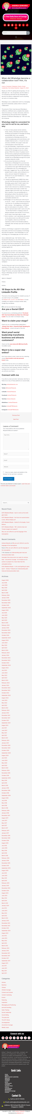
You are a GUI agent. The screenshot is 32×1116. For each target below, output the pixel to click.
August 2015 (5, 870)
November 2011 (6, 955)
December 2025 (6, 600)
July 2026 (4, 582)
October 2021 (5, 720)
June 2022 (4, 700)
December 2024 (6, 630)
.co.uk (12, 299)
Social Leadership (6, 1012)
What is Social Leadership (11, 1077)
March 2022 (5, 708)
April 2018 (4, 805)
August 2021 (5, 725)
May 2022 (4, 702)
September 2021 (6, 722)
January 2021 (5, 743)
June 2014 (4, 895)
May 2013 (4, 913)
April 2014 (4, 900)
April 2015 (4, 880)
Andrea (7, 1075)
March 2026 (5, 592)
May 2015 (4, 878)
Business (15, 86)
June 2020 (4, 760)
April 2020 (4, 765)
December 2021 (6, 715)
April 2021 (4, 735)
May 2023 (4, 675)
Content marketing (7, 995)
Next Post (16, 419)
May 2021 (4, 732)
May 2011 (4, 970)
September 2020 (6, 753)
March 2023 (5, 680)
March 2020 (5, 768)
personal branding (6, 1007)
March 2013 (5, 918)
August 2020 (5, 755)
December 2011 (6, 953)
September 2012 (6, 930)
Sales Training (5, 1010)
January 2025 (5, 627)
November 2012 (6, 925)
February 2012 (5, 948)
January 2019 (5, 788)
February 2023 (6, 682)
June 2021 (4, 730)
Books (6, 1082)
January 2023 (5, 685)
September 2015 (6, 868)
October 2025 (5, 605)
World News (8, 1089)
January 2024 (5, 655)
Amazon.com (6, 299)
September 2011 (6, 960)
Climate (4, 987)
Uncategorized (5, 1022)
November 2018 (6, 790)
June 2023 (4, 672)
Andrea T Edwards (20, 1111)
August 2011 (5, 963)
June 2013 (4, 910)
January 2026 (5, 597)
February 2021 (5, 740)
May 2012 (4, 940)
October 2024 (5, 635)
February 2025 (5, 625)
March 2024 (5, 650)
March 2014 (5, 903)
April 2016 (4, 853)
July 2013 (4, 908)
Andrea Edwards (11, 399)
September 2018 (6, 795)
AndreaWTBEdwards (12, 406)
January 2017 (5, 833)
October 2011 (5, 958)
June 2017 (4, 820)
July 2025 (4, 612)
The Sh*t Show (6, 1020)
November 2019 (6, 773)
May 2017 (4, 823)
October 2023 (5, 662)
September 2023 (6, 665)
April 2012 (4, 943)
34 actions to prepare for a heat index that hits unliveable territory (14, 562)
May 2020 (4, 763)
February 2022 (5, 710)
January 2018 (5, 813)
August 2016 (5, 843)
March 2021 (5, 738)
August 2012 (5, 933)
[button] (16, 37)
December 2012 (6, 923)
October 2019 (5, 775)
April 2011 (4, 973)
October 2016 (5, 840)
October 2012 (5, 928)
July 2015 (4, 873)
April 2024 (4, 647)
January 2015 (5, 885)
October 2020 (5, 750)
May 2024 (4, 645)
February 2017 (5, 830)
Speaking (7, 1079)
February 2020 (6, 770)
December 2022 (6, 687)
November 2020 (6, 748)
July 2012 (4, 935)
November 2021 (6, 718)
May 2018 (4, 803)
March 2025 (5, 622)
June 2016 (4, 848)
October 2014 (5, 890)
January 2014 (5, 905)
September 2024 (6, 637)
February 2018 (5, 810)
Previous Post (16, 415)
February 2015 (5, 883)
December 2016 (6, 835)
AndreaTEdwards (11, 391)
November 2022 (6, 690)
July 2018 (4, 800)
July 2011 (4, 965)
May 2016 (4, 850)
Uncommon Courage (7, 1025)
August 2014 (5, 893)
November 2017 (6, 815)
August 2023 (5, 667)
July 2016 (4, 845)
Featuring (4, 1000)
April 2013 (4, 915)
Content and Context (7, 992)
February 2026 (6, 595)
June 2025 (4, 615)
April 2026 (4, 590)
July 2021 (4, 728)
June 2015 (4, 875)
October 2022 (5, 692)
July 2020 (4, 758)
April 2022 (4, 705)
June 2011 (4, 968)
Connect (7, 1092)
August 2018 (5, 798)
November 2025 (6, 602)
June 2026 (4, 585)
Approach (7, 1078)
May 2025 (4, 617)
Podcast (7, 1087)
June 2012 (4, 938)
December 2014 (6, 888)
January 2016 (5, 860)
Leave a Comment (6, 86)
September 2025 (6, 607)
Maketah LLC (20, 1113)
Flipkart (22, 299)
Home (6, 1074)
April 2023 (4, 677)
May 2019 (4, 780)
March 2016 (5, 855)
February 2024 (6, 652)
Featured (7, 1084)
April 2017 (4, 825)
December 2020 (6, 745)
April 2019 (4, 783)
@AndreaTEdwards (11, 388)
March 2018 (5, 808)
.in (14, 299)
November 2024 (6, 632)
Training (7, 1080)
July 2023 (4, 670)
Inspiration (4, 1002)
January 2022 (5, 712)
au (16, 299)
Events (19, 86)
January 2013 (5, 920)
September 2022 (6, 695)
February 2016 (5, 858)
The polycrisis (5, 1017)
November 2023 (6, 660)
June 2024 (4, 642)
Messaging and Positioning (9, 1005)
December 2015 (6, 863)
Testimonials (8, 1083)
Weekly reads (5, 1027)
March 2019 (5, 785)
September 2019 (6, 778)
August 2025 (5, 610)
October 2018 (5, 793)
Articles (4, 982)
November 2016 (6, 838)
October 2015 (5, 865)
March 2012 (5, 945)
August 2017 (5, 818)
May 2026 (4, 587)
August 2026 (5, 580)
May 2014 (4, 898)
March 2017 (5, 828)
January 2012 (5, 950)
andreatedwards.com (12, 384)
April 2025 (4, 620)
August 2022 (5, 698)
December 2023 (6, 657)
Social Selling (5, 1015)
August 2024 (5, 640)
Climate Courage (6, 990)
